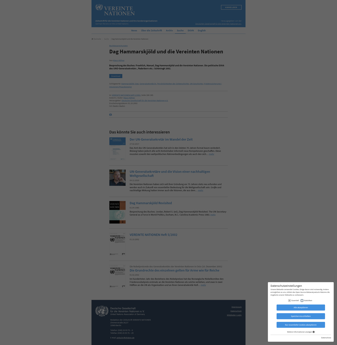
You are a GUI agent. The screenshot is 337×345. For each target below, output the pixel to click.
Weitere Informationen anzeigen (300, 332)
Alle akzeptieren (301, 307)
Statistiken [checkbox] (308, 300)
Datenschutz (326, 337)
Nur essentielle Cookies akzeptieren (301, 324)
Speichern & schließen (301, 316)
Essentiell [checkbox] (295, 300)
